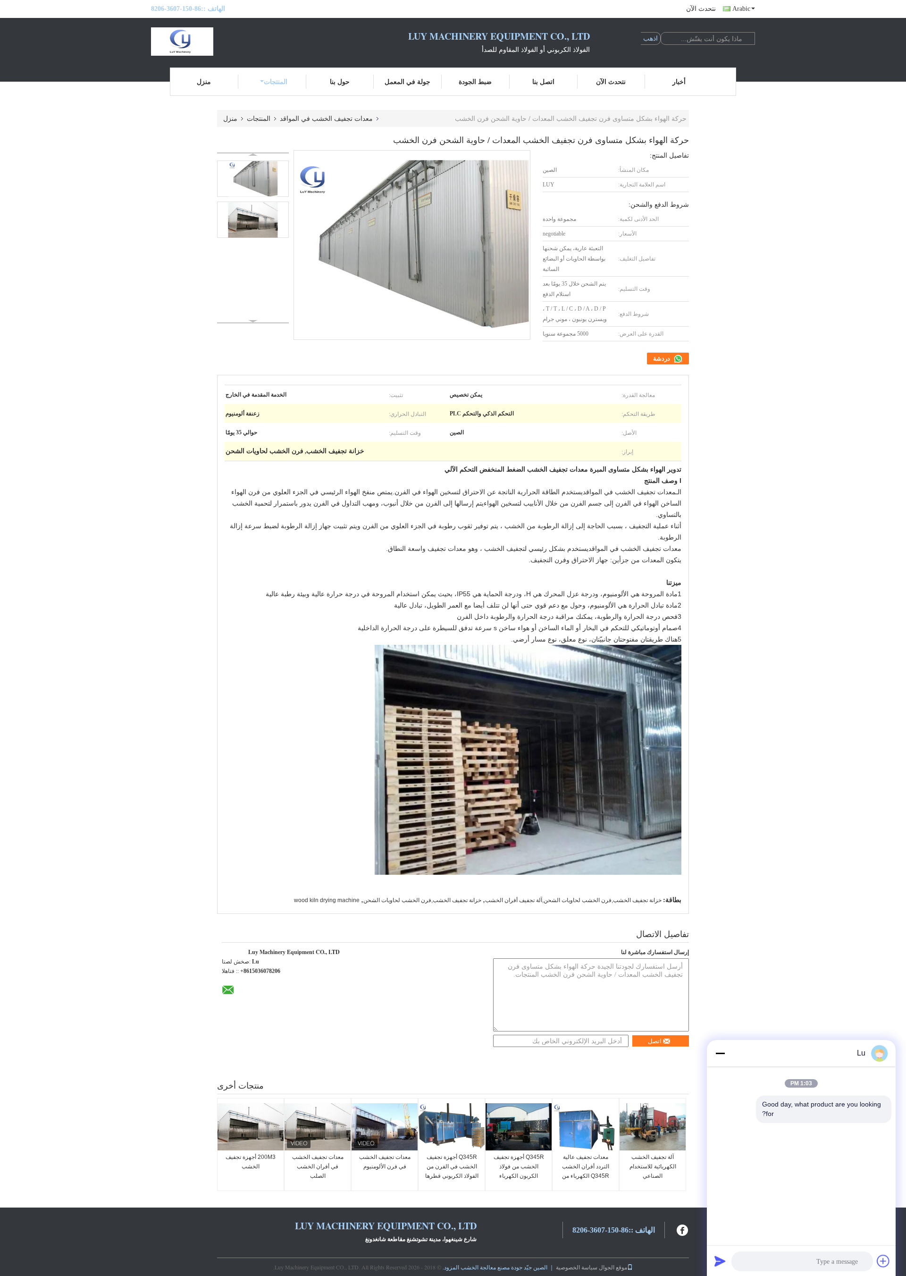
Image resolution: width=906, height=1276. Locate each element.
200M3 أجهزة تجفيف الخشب (251, 1162)
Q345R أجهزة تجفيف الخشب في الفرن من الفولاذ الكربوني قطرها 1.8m (451, 1171)
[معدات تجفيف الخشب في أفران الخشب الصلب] (318, 1126)
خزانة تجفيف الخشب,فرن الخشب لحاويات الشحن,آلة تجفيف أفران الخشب (573, 900)
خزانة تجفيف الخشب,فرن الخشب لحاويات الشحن (422, 900)
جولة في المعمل (407, 81)
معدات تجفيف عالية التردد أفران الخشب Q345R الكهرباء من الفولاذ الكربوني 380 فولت (586, 1176)
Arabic (741, 8)
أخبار (679, 81)
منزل (204, 81)
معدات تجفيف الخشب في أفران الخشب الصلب (318, 1166)
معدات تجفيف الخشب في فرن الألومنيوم (385, 1162)
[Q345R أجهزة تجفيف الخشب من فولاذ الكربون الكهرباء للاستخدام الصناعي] (519, 1126)
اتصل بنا (543, 81)
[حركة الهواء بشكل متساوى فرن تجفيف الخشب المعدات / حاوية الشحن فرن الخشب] (253, 179)
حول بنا (340, 81)
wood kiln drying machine (327, 900)
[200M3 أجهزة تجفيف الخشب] (251, 1126)
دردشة (662, 358)
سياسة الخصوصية (576, 1267)
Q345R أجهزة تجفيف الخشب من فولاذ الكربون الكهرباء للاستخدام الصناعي (519, 1171)
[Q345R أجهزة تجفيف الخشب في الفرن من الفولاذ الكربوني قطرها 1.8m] (452, 1126)
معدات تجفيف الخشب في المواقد (326, 118)
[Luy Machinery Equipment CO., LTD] (203, 41)
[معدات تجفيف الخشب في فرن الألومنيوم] (385, 1126)
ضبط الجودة (475, 81)
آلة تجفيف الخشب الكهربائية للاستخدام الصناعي (652, 1166)
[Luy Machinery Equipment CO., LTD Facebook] (683, 1229)
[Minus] (720, 1053)
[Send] (720, 1261)
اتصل (655, 1041)
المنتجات (275, 81)
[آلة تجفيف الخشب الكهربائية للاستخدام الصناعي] (653, 1126)
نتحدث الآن (701, 8)
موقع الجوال (613, 1267)
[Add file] (883, 1261)
